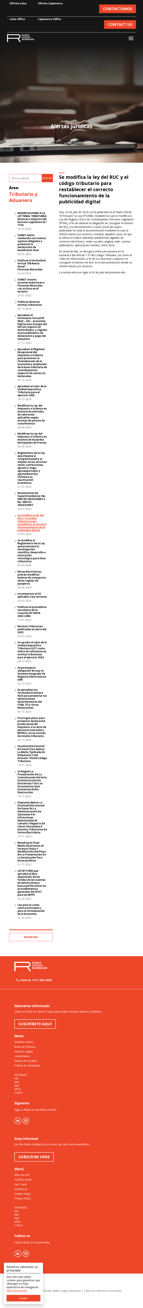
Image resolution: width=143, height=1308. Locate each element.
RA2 (16, 1085)
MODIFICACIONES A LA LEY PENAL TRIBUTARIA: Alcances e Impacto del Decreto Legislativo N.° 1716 (32, 219)
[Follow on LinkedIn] (17, 1120)
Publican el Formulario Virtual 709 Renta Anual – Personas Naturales (32, 265)
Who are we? (22, 1175)
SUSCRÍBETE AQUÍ (35, 1023)
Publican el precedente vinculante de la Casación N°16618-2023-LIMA (32, 612)
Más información (17, 1290)
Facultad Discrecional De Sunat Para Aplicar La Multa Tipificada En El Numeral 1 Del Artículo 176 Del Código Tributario (32, 754)
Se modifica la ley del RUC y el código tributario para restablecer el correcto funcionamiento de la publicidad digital (32, 523)
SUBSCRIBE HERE (34, 1156)
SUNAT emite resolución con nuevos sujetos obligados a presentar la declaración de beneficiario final (32, 243)
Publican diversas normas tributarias (30, 303)
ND (16, 1078)
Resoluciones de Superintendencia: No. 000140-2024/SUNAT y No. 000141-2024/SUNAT (32, 499)
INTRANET (20, 1075)
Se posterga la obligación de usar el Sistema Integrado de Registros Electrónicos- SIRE (32, 673)
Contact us (20, 1189)
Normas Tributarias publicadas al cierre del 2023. (32, 629)
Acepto (23, 1298)
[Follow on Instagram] (26, 1120)
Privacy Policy (22, 1198)
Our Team (20, 1184)
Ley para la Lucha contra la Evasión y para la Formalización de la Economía (31, 910)
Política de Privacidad (27, 1065)
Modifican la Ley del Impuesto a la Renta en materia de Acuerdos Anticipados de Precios (32, 438)
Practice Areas (23, 1179)
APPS (17, 1089)
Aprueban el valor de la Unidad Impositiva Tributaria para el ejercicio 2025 (32, 391)
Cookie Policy (22, 1193)
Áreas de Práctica (24, 1046)
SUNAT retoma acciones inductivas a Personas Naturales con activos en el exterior (31, 285)
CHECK (18, 1092)
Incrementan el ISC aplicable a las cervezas (32, 595)
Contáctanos (22, 1056)
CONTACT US (120, 24)
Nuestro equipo (23, 1051)
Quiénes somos (23, 1042)
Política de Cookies (25, 1061)
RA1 (16, 1082)
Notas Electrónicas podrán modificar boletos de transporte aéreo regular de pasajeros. (32, 577)
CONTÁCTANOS (117, 8)
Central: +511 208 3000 (36, 980)
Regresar (31, 937)
